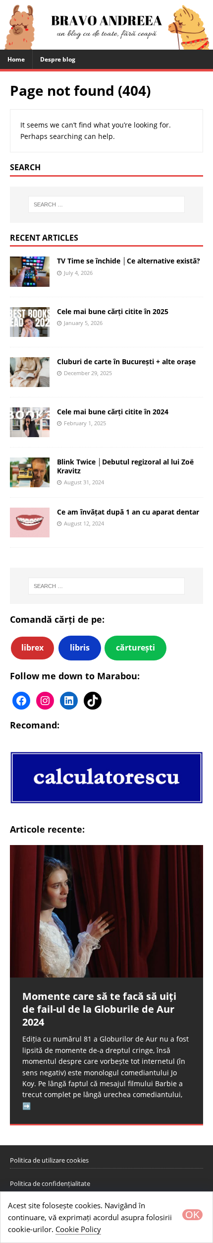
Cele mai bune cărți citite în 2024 (112, 411)
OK (192, 1214)
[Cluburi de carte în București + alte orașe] (30, 381)
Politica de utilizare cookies (49, 1160)
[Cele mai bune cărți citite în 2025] (30, 330)
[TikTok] (93, 701)
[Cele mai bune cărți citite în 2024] (30, 431)
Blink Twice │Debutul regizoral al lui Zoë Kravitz (125, 466)
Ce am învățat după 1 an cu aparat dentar (128, 512)
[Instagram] (45, 701)
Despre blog (57, 59)
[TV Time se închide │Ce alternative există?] (30, 280)
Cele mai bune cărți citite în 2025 (112, 311)
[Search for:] (107, 204)
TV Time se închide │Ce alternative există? (128, 260)
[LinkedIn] (69, 701)
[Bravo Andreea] (106, 43)
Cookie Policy (78, 1229)
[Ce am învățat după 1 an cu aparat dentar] (30, 531)
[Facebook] (21, 701)
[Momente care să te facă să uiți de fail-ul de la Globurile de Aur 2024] (106, 911)
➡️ (26, 1106)
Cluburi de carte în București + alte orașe (126, 361)
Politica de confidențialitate (50, 1183)
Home (16, 59)
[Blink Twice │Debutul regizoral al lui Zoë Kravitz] (30, 481)
